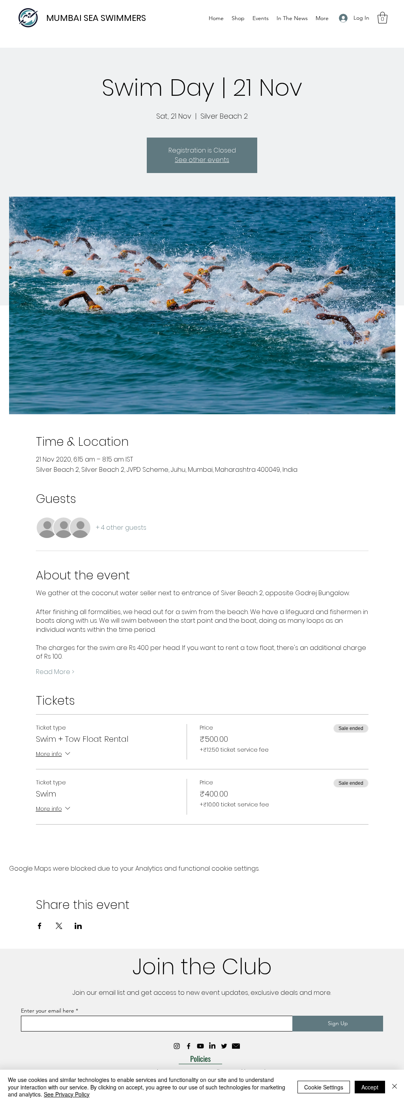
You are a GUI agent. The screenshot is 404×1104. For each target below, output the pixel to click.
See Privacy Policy (67, 1094)
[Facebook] (189, 1046)
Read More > (55, 672)
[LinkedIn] (212, 1046)
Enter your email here (47, 1010)
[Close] (394, 1087)
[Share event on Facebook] (39, 926)
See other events (202, 159)
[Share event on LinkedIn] (78, 926)
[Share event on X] (59, 926)
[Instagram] (177, 1046)
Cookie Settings (323, 1087)
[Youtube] (200, 1046)
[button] (382, 18)
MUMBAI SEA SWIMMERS (96, 18)
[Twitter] (224, 1046)
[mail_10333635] (236, 1046)
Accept (369, 1087)
